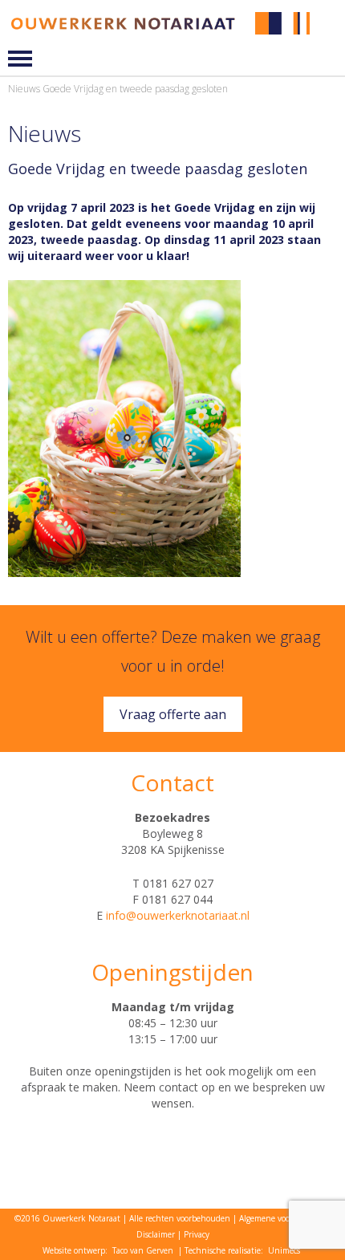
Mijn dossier (330, 23)
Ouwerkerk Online (330, 35)
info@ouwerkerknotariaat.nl (178, 915)
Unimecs (284, 1250)
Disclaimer (155, 1234)
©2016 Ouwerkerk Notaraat (67, 1218)
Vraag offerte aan (173, 714)
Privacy (196, 1234)
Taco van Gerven (142, 1250)
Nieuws (24, 89)
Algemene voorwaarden (282, 1218)
